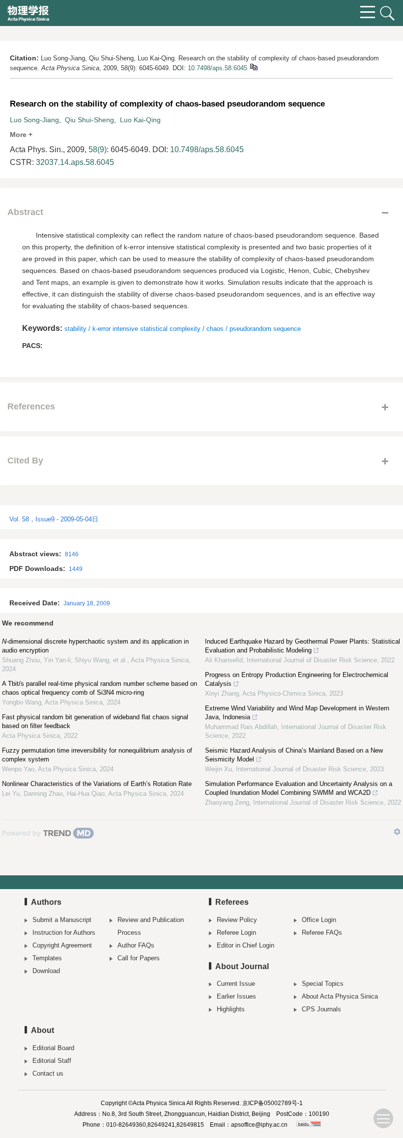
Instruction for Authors (63, 932)
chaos (215, 328)
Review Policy (237, 919)
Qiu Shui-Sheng (89, 120)
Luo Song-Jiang (34, 120)
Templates (47, 958)
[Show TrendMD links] (397, 832)
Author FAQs (135, 945)
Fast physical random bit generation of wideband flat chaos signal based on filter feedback (95, 721)
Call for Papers (138, 958)
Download (46, 971)
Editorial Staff (51, 1060)
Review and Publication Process (150, 926)
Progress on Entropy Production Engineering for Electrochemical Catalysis (296, 679)
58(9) (97, 149)
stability (75, 328)
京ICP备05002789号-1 (272, 1103)
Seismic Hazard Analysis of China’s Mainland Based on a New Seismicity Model (294, 755)
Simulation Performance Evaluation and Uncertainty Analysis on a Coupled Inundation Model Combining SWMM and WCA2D (298, 788)
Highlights (231, 1009)
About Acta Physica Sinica (340, 996)
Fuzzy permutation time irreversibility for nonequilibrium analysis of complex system (97, 755)
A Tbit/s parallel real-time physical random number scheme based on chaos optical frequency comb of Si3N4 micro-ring (99, 688)
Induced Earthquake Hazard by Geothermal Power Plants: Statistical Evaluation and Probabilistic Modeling (302, 646)
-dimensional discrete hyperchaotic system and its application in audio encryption (95, 646)
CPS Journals (321, 1009)
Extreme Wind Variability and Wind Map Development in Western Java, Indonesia (297, 712)
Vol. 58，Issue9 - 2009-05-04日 (53, 519)
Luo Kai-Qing (140, 120)
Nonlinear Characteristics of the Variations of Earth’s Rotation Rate (97, 783)
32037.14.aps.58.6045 (75, 162)
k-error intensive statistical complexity (146, 328)
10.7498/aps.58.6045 (217, 68)
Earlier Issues (236, 996)
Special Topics (323, 983)
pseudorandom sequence (265, 328)
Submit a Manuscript (61, 919)
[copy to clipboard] (253, 66)
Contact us (47, 1073)
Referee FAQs (322, 932)
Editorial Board (53, 1048)
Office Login (319, 919)
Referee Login (236, 932)
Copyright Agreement (62, 945)
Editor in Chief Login (245, 945)
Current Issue (236, 983)
